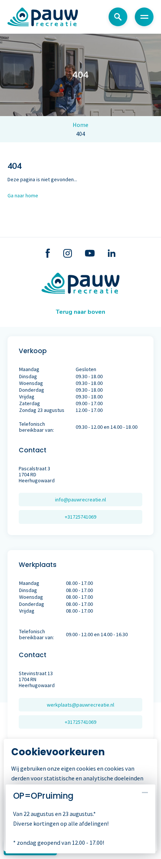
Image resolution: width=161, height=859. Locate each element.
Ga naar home (22, 195)
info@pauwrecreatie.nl (80, 499)
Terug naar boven (80, 312)
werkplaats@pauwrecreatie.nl (80, 704)
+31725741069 (80, 516)
